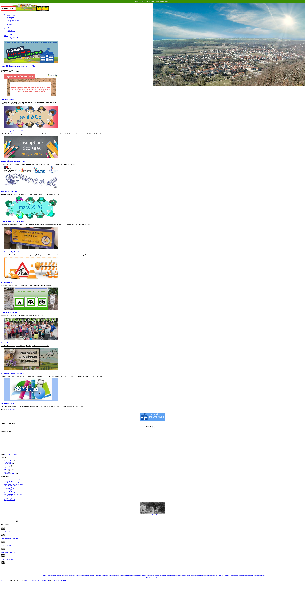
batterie (82, 575)
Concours (9, 34)
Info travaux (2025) (7, 282)
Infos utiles (9, 26)
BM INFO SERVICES (60, 580)
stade (66, 575)
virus (189, 575)
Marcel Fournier (225, 575)
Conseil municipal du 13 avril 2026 (12, 131)
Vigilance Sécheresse (7, 99)
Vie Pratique (7, 23)
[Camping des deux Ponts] (31, 309)
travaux (114, 575)
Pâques (63, 575)
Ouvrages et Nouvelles (12, 37)
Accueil (6, 13)
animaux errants (141, 575)
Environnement (11, 31)
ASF (8, 27)
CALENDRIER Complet (10, 454)
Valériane (110, 575)
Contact (9, 21)
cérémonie (53, 575)
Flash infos (6, 465)
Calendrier (9, 30)
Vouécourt (96, 575)
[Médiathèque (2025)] (31, 400)
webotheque (218, 575)
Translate (157, 428)
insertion (239, 575)
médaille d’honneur (174, 575)
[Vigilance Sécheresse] (31, 96)
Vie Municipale (8, 28)
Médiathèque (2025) (7, 403)
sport (50, 575)
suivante (13, 409)
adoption (152, 575)
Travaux (9, 33)
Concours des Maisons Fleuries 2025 (12, 373)
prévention (147, 575)
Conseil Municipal (11, 18)
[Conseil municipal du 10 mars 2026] (31, 218)
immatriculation (128, 575)
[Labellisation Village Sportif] (31, 248)
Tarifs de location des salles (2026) (12, 497)
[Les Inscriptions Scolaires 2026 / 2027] (31, 158)
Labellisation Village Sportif (10, 252)
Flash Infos (10, 24)
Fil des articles (44, 580)
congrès (186, 575)
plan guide (134, 575)
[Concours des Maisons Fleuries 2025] (31, 370)
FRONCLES (4, 580)
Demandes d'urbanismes (9, 191)
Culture (6, 36)
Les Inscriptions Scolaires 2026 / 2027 (13, 161)
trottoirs (69, 575)
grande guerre (166, 575)
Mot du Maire (10, 17)
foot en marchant (103, 575)
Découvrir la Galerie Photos (152, 515)
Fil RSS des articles (5, 412)
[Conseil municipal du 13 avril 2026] (31, 127)
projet (92, 575)
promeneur (244, 575)
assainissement (211, 575)
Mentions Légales (29, 580)
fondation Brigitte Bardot (196, 575)
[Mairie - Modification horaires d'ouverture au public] (31, 63)
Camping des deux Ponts (9, 312)
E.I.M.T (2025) (8, 498)
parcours (231, 575)
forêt (72, 575)
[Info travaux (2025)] (31, 279)
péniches (181, 575)
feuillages (205, 575)
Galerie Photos (10, 38)
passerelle (262, 575)
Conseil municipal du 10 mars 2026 (12, 221)
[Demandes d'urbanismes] (31, 188)
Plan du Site (37, 580)
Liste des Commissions (13, 20)
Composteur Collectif (9, 500)
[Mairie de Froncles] (152, 420)
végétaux (58, 575)
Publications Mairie (12, 16)
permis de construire (255, 575)
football (235, 575)
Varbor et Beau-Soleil (8, 343)
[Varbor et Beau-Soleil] (31, 339)
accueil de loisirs (158, 575)
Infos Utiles (7, 466)
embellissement (87, 575)
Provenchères (76, 575)
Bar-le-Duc (46, 575)
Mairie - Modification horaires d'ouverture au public (18, 66)
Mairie (5, 14)
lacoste (248, 575)
